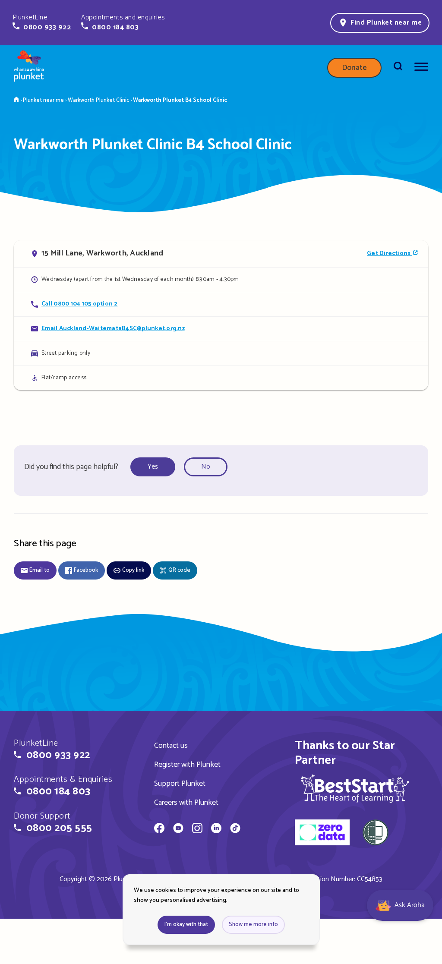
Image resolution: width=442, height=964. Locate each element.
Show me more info (253, 924)
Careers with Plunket (186, 802)
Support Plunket (179, 783)
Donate (354, 67)
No (205, 467)
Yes (153, 467)
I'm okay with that (186, 924)
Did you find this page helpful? (71, 467)
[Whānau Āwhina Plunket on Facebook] (159, 829)
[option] (155, 467)
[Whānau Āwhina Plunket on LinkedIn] (216, 829)
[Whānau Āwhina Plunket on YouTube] (178, 829)
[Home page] (29, 67)
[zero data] (322, 833)
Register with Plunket (187, 764)
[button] (42, 22)
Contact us (171, 745)
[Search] (398, 68)
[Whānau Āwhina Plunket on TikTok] (235, 829)
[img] (355, 788)
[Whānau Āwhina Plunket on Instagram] (197, 829)
